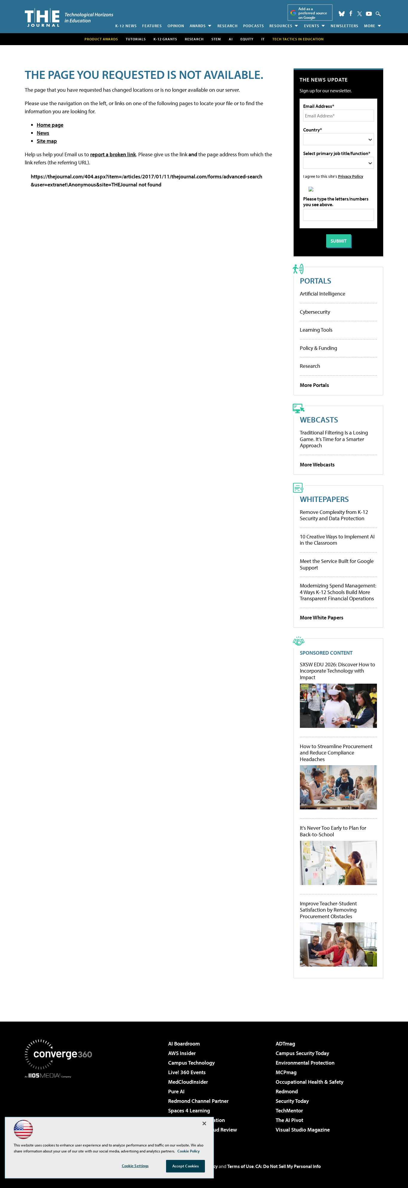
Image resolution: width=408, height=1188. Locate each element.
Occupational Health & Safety (309, 1081)
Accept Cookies (185, 1165)
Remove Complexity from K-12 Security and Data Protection (334, 515)
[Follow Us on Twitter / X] (359, 13)
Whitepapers (324, 499)
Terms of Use (240, 1166)
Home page (50, 124)
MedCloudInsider (188, 1081)
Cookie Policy (188, 1151)
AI (231, 39)
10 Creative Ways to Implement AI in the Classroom (337, 539)
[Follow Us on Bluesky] (342, 14)
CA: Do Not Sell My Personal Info (288, 1166)
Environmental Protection (305, 1062)
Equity (247, 39)
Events (311, 25)
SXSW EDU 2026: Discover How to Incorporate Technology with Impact (337, 671)
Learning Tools (316, 329)
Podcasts (253, 25)
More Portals (314, 385)
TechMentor (289, 1110)
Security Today (292, 1100)
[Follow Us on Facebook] (351, 13)
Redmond (287, 1091)
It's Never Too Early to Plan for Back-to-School (333, 831)
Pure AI (176, 1091)
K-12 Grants (165, 39)
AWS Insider (182, 1053)
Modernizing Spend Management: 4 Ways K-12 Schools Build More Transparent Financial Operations (338, 592)
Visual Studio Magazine (303, 1129)
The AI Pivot (289, 1120)
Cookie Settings (135, 1165)
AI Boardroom (184, 1043)
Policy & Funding (318, 348)
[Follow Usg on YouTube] (369, 14)
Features (152, 25)
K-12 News (126, 25)
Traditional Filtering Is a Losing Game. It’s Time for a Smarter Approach (334, 439)
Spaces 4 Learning (189, 1110)
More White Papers (321, 617)
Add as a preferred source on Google (312, 13)
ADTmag (285, 1043)
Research (227, 25)
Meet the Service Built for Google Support (337, 564)
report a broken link (113, 154)
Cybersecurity (315, 311)
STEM (216, 39)
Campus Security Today (302, 1053)
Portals (315, 280)
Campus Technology (191, 1062)
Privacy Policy (350, 176)
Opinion (176, 25)
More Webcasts (317, 464)
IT (263, 39)
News (43, 132)
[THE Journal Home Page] (69, 17)
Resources (280, 25)
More (369, 25)
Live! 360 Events (187, 1072)
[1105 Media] (60, 1108)
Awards (198, 25)
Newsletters (344, 25)
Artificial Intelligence (322, 293)
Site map (47, 140)
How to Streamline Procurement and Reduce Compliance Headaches (336, 753)
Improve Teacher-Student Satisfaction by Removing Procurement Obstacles (328, 910)
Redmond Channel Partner (198, 1100)
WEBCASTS (319, 419)
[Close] (204, 1123)
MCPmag (286, 1072)
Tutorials (136, 39)
